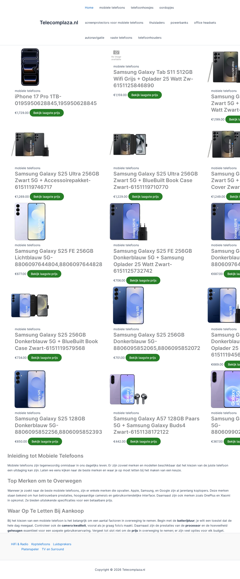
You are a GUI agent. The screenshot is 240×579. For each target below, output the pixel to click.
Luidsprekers (62, 544)
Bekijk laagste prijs (46, 113)
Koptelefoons (40, 544)
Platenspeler (30, 549)
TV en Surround (53, 549)
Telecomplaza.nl (59, 22)
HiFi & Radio (19, 544)
